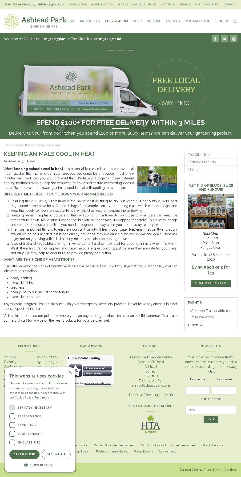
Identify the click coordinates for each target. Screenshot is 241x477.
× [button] (70, 372)
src (235, 21)
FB (215, 38)
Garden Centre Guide (196, 470)
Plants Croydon (213, 445)
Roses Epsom (143, 451)
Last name (224, 379)
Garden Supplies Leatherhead (115, 445)
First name (197, 379)
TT (224, 38)
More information (211, 283)
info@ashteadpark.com (152, 385)
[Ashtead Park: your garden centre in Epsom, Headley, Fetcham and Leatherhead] (35, 21)
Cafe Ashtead (167, 451)
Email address (211, 399)
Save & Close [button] (24, 454)
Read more (42, 397)
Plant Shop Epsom (78, 451)
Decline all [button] (56, 454)
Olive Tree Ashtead (184, 445)
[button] (40, 465)
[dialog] (40, 419)
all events (195, 324)
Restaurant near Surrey (112, 451)
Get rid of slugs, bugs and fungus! (211, 187)
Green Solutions (225, 470)
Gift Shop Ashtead (153, 445)
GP (233, 38)
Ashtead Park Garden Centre (150, 357)
